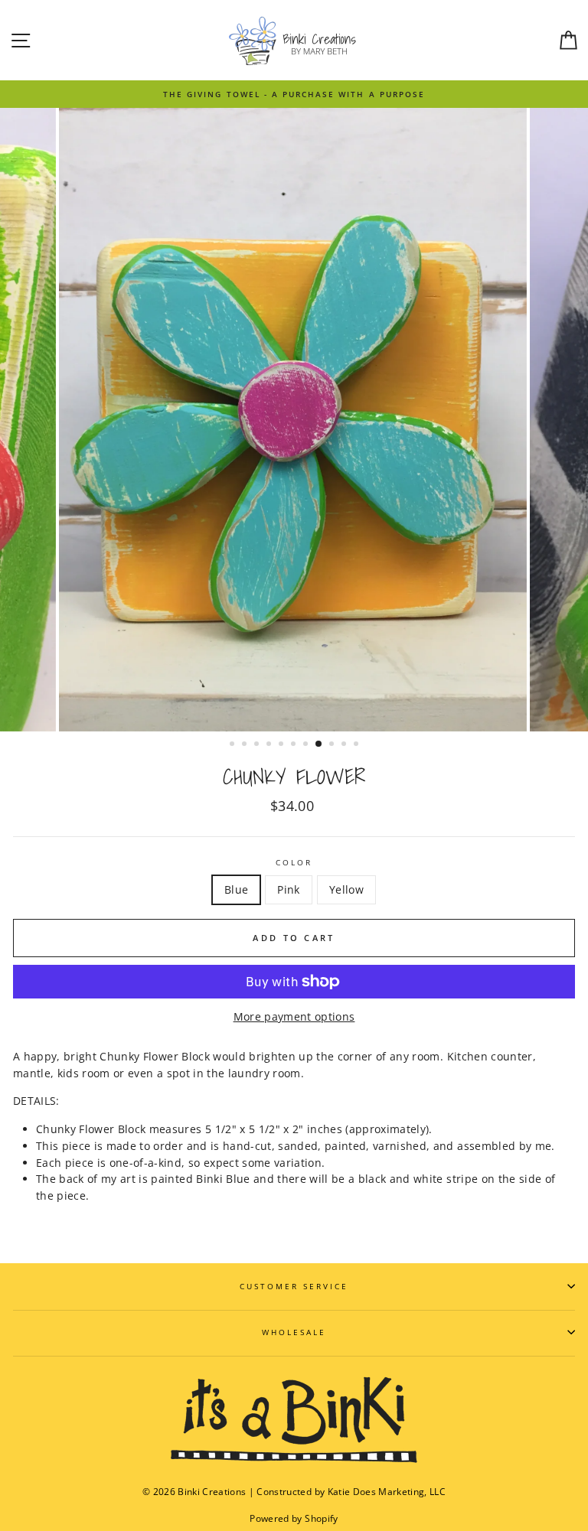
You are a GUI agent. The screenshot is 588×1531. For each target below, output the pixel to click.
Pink (288, 889)
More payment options (294, 1016)
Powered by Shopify (294, 1518)
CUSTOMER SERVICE (294, 1286)
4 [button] (270, 745)
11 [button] (357, 745)
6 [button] (295, 745)
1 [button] (233, 745)
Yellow (346, 889)
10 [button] (345, 745)
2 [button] (246, 745)
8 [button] (319, 744)
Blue (236, 889)
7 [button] (307, 745)
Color (294, 862)
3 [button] (258, 745)
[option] (294, 94)
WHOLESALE (294, 1332)
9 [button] (333, 745)
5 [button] (282, 745)
